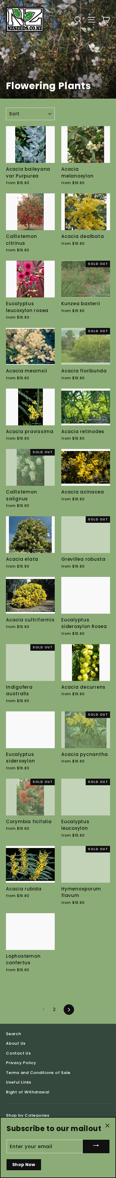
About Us (16, 1043)
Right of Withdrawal (27, 1092)
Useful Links (18, 1082)
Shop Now (23, 1165)
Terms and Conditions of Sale (38, 1072)
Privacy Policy (21, 1063)
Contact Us (18, 1053)
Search (13, 1034)
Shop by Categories (27, 1115)
